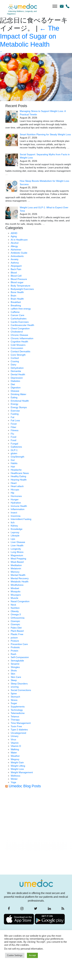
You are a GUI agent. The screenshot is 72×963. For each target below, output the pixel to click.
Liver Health (17, 545)
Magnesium (17, 555)
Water (14, 752)
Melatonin (16, 568)
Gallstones (16, 446)
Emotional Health (20, 400)
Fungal (14, 443)
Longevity (16, 548)
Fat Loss (15, 420)
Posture (15, 640)
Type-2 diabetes (19, 729)
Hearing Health (19, 479)
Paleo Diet (16, 627)
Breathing (16, 305)
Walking (15, 749)
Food (13, 437)
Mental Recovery (20, 578)
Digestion (16, 387)
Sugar (14, 703)
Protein (14, 650)
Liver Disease (18, 542)
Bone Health (17, 292)
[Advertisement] (36, 832)
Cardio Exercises (20, 322)
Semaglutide (17, 660)
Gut (13, 460)
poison (14, 637)
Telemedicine (18, 713)
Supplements (18, 706)
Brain (13, 295)
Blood (14, 272)
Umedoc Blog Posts (25, 786)
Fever (14, 423)
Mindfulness (17, 585)
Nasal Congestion (20, 601)
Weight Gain (17, 762)
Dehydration (17, 368)
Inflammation (17, 509)
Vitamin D (16, 746)
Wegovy (15, 759)
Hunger (15, 499)
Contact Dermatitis (20, 351)
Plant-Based (17, 631)
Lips (13, 539)
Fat (12, 417)
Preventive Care (19, 644)
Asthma (15, 262)
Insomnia (15, 516)
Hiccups (15, 489)
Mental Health (18, 575)
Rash (13, 654)
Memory (15, 571)
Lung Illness (17, 552)
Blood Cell (16, 275)
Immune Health (19, 506)
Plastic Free (17, 634)
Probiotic (15, 647)
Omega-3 (16, 614)
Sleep (14, 680)
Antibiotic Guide (19, 252)
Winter (14, 779)
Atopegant (16, 265)
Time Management (21, 723)
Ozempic (15, 621)
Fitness (14, 430)
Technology (17, 710)
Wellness (15, 775)
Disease (15, 391)
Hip (12, 492)
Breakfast (16, 302)
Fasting (15, 414)
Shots (14, 670)
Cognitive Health (19, 341)
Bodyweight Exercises (22, 289)
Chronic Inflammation (22, 338)
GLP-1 (14, 450)
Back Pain (16, 269)
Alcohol (14, 243)
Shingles (15, 667)
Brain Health (17, 298)
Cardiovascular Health (22, 325)
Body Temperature (20, 285)
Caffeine (15, 312)
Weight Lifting (18, 765)
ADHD (14, 233)
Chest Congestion (20, 328)
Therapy (15, 719)
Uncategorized (18, 733)
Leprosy (15, 532)
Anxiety (14, 259)
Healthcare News (20, 473)
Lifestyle (15, 535)
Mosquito (15, 591)
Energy (14, 404)
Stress (14, 700)
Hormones (16, 496)
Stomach (15, 696)
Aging (14, 236)
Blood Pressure (19, 279)
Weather (15, 756)
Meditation (16, 565)
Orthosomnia (17, 617)
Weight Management (22, 772)
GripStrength (17, 456)
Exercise (15, 410)
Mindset (15, 588)
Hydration (16, 502)
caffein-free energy (21, 308)
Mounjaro (16, 594)
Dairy (13, 364)
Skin (13, 673)
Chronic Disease (19, 335)
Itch (13, 522)
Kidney (14, 525)
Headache (16, 469)
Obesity (15, 611)
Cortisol (15, 358)
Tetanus (15, 716)
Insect (14, 512)
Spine (14, 693)
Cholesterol (17, 331)
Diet (13, 384)
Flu (12, 433)
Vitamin (15, 742)
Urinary (14, 736)
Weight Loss (17, 769)
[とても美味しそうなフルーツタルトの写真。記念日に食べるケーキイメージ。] (36, 77)
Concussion (17, 348)
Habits (14, 463)
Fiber (13, 427)
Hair (13, 466)
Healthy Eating (18, 476)
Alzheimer (16, 249)
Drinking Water (18, 394)
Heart (14, 483)
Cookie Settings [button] (14, 955)
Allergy (14, 246)
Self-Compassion (20, 657)
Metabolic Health (19, 581)
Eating (14, 397)
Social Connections (21, 690)
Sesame (15, 663)
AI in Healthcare (19, 239)
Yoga (13, 782)
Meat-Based (17, 562)
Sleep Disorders (19, 683)
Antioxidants (17, 256)
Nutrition (15, 608)
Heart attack (17, 486)
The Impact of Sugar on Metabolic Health (29, 36)
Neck (13, 604)
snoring (15, 686)
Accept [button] (32, 955)
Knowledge (16, 529)
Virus (13, 739)
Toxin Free (16, 726)
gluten (14, 453)
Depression (17, 377)
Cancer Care (17, 315)
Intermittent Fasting (21, 519)
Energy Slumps (19, 407)
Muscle (14, 598)
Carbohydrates (18, 318)
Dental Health (18, 374)
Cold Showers (18, 345)
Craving (15, 361)
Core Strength (18, 354)
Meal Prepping (18, 558)
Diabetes (15, 381)
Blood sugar (17, 282)
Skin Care (16, 677)
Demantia (16, 371)
